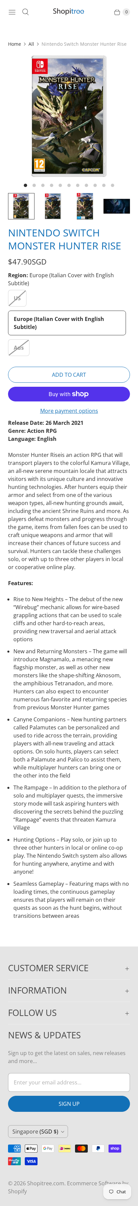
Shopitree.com (45, 1183)
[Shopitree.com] (69, 12)
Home (14, 44)
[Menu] (12, 12)
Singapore (35, 1131)
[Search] (25, 12)
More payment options (69, 410)
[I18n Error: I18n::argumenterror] (21, 206)
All (31, 44)
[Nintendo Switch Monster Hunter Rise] (69, 116)
